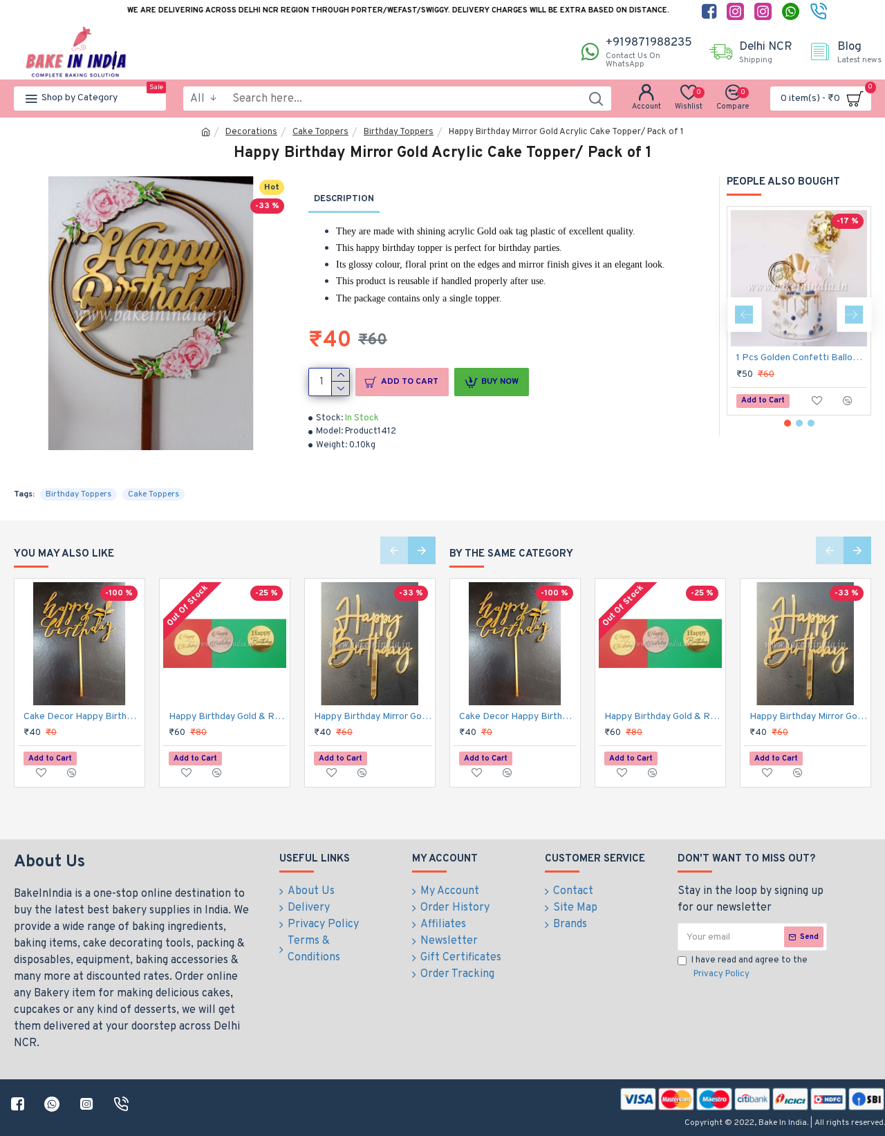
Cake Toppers (320, 132)
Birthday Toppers (399, 132)
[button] (744, 314)
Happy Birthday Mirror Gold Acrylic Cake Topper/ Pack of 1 (372, 717)
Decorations (251, 132)
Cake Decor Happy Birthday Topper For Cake (82, 717)
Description (344, 199)
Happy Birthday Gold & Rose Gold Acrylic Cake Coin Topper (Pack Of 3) (227, 717)
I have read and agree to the (749, 967)
